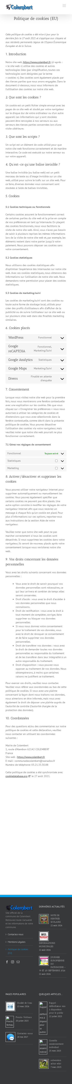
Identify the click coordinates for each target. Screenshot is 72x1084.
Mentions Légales (16, 941)
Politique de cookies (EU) (18, 951)
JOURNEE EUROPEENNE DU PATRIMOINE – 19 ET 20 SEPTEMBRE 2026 (52, 964)
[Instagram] (12, 961)
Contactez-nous (15, 934)
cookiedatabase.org (17, 776)
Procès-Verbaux (24, 1017)
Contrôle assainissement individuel (56, 1044)
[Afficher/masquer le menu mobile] (64, 6)
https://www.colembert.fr (37, 62)
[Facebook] (7, 961)
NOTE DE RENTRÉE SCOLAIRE (56, 918)
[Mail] (18, 961)
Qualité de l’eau (24, 1003)
